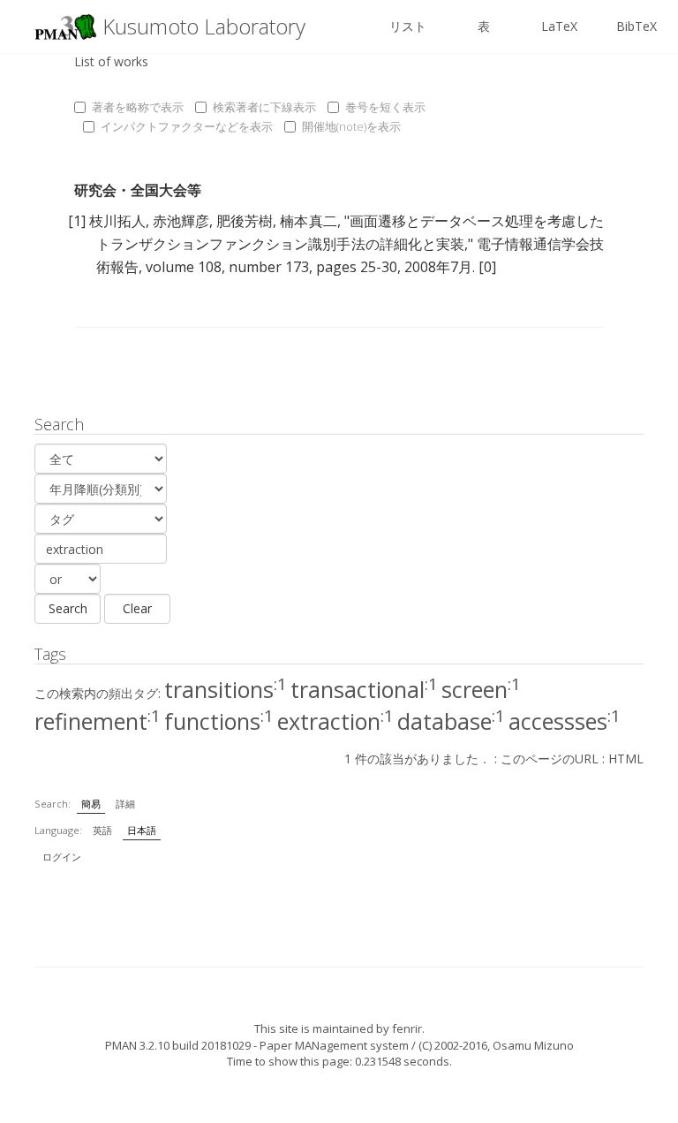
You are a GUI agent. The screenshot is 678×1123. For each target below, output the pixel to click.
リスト (407, 26)
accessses (564, 721)
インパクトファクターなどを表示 (187, 126)
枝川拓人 (117, 221)
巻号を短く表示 (385, 107)
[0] (487, 267)
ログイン (61, 856)
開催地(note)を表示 (351, 126)
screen (481, 689)
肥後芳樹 (244, 221)
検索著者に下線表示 (264, 107)
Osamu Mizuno (533, 1045)
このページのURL (550, 758)
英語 (102, 830)
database (451, 721)
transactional (364, 689)
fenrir (407, 1028)
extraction (335, 721)
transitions (225, 689)
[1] (77, 221)
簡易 (91, 803)
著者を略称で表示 (138, 107)
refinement (97, 721)
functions (219, 721)
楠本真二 (308, 221)
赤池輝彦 (181, 221)
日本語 (141, 830)
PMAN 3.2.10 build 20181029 (178, 1045)
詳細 (125, 803)
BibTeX (636, 26)
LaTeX (559, 26)
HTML (626, 758)
